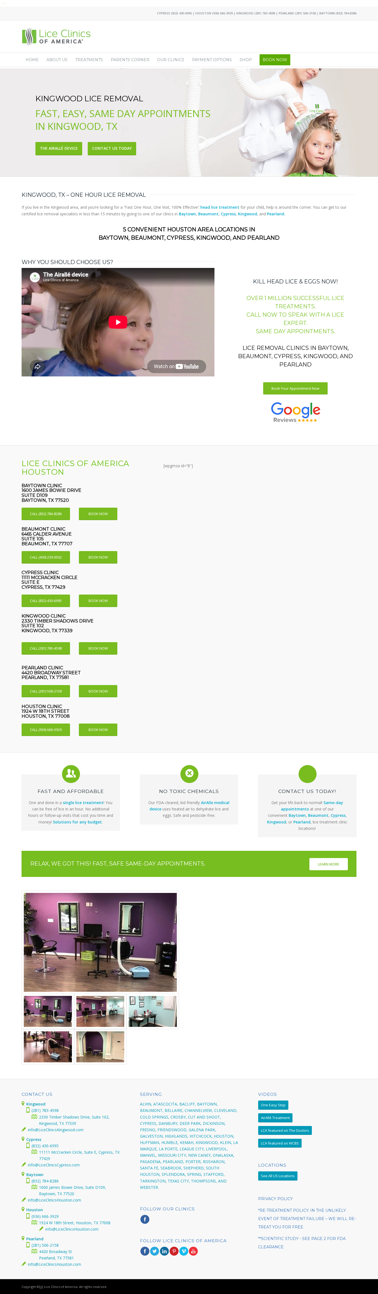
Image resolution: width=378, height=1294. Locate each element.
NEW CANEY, (200, 1155)
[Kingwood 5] (100, 1047)
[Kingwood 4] (100, 942)
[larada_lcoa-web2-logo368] (57, 36)
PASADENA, (151, 1161)
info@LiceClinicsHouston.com (54, 1200)
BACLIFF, (187, 1104)
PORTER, (193, 1161)
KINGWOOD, (207, 1142)
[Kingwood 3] (100, 1011)
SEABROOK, (171, 1168)
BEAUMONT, (152, 1110)
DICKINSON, (214, 1123)
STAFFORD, (214, 1174)
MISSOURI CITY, (172, 1155)
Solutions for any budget (77, 822)
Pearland (301, 822)
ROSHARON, (214, 1161)
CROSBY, (178, 1117)
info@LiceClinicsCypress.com (54, 1165)
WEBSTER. (149, 1187)
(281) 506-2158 (305, 13)
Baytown (187, 213)
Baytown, (298, 815)
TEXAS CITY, (179, 1181)
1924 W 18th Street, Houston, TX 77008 (74, 1222)
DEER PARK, (191, 1123)
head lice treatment (219, 207)
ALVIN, (146, 1104)
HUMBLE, (170, 1142)
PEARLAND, (173, 1161)
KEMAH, (187, 1142)
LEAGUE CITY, (192, 1148)
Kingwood (247, 213)
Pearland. (276, 213)
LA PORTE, (168, 1148)
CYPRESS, (148, 1123)
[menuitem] (32, 60)
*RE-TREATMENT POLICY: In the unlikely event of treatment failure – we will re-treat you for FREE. (307, 1219)
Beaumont (208, 213)
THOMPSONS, (204, 1181)
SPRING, (194, 1174)
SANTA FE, (149, 1168)
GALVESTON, (152, 1136)
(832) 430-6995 (181, 13)
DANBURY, (168, 1123)
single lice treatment (83, 802)
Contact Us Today (112, 148)
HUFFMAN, (150, 1142)
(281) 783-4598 (264, 13)
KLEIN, (226, 1142)
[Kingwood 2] (152, 1011)
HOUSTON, (224, 1136)
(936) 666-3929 (222, 13)
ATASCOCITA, (165, 1104)
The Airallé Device (59, 148)
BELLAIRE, (174, 1110)
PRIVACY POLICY (275, 1198)
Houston (34, 1209)
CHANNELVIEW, (199, 1110)
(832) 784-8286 (346, 13)
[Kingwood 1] (48, 1047)
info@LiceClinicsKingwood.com (56, 1129)
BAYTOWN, (207, 1104)
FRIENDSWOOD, (172, 1129)
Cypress (228, 213)
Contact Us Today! (307, 791)
